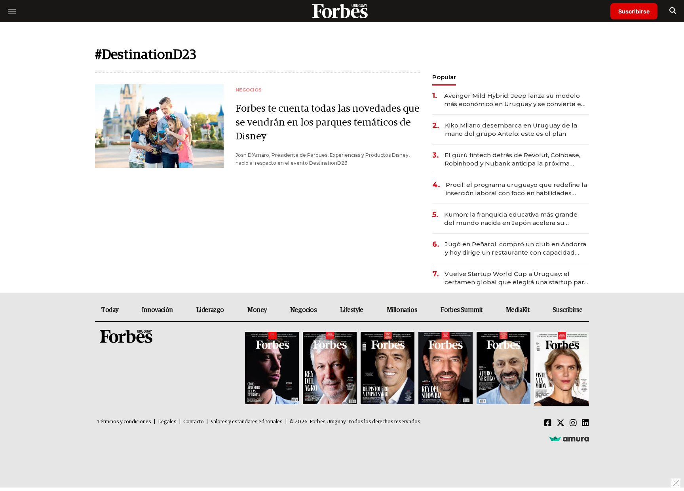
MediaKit (518, 310)
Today (109, 310)
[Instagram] (573, 423)
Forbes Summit (462, 310)
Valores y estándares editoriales (247, 421)
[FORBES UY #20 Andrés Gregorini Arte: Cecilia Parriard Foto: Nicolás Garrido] (503, 369)
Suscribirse (634, 11)
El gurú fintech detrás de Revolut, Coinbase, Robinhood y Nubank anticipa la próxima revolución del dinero (512, 159)
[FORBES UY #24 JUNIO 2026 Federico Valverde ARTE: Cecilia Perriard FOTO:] (272, 369)
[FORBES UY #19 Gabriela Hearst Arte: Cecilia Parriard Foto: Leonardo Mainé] (560, 369)
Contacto (193, 421)
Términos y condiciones (124, 421)
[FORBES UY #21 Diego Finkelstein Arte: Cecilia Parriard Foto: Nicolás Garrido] (445, 369)
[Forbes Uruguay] (342, 11)
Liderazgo (210, 310)
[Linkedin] (585, 423)
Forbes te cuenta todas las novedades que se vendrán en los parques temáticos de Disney (328, 122)
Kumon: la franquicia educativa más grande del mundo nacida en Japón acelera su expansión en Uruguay (511, 219)
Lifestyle (351, 310)
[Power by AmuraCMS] (569, 439)
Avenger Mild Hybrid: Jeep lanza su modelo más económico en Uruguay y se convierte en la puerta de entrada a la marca (514, 100)
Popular (444, 77)
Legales (167, 421)
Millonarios (402, 310)
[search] (672, 11)
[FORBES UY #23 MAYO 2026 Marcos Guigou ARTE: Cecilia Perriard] (330, 369)
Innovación (157, 310)
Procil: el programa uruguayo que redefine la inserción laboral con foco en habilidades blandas (516, 189)
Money (257, 310)
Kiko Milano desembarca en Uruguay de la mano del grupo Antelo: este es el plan (511, 129)
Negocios (303, 310)
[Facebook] (547, 423)
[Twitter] (560, 423)
